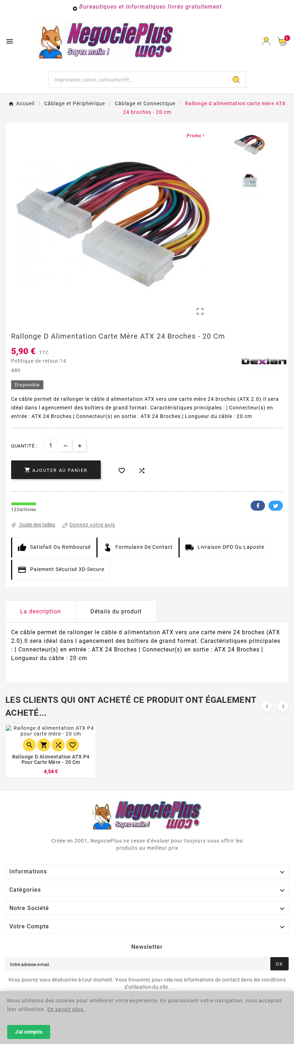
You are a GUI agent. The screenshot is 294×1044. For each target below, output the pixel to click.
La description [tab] (40, 611)
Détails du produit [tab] (116, 611)
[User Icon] (266, 41)
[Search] (236, 80)
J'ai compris (28, 1032)
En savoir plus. (66, 1009)
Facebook (258, 506)
